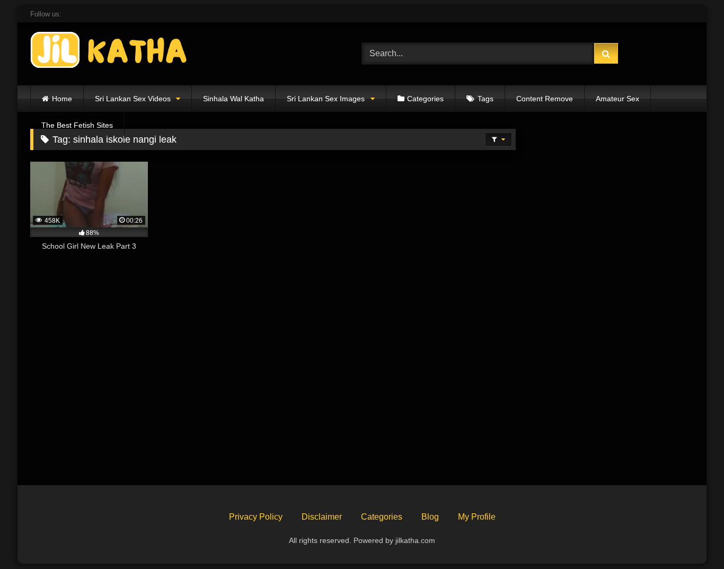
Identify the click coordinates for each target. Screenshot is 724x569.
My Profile (477, 516)
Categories (425, 98)
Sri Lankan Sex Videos (133, 98)
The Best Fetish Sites (77, 125)
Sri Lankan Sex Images (326, 98)
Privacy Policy (255, 516)
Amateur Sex (617, 98)
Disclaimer (322, 516)
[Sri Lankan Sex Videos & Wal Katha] (109, 52)
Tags (485, 98)
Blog (430, 516)
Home (62, 98)
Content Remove (544, 98)
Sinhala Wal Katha (233, 98)
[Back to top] (691, 537)
